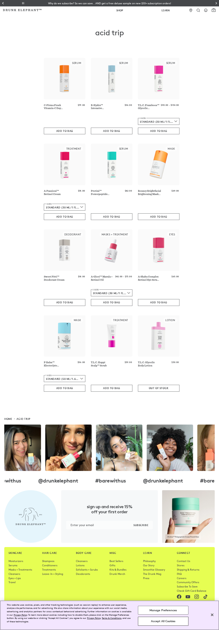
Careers (181, 578)
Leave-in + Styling (52, 573)
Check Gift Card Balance (191, 590)
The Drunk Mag (152, 573)
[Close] (212, 615)
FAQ (179, 573)
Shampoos (48, 561)
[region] (109, 615)
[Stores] (191, 10)
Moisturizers (16, 561)
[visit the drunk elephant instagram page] (109, 448)
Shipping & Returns (188, 569)
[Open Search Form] (198, 10)
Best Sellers (116, 561)
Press (146, 578)
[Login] (206, 10)
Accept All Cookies (163, 621)
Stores (180, 565)
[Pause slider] (23, 3)
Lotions (80, 565)
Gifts (112, 565)
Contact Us (183, 561)
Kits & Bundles (118, 569)
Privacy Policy (20, 614)
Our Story (148, 565)
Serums (13, 565)
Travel (12, 582)
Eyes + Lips (15, 578)
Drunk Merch (117, 573)
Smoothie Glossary (154, 569)
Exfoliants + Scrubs (87, 569)
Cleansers (14, 573)
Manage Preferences (163, 610)
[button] (110, 3)
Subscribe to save (187, 586)
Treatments (49, 569)
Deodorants (83, 573)
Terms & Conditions (111, 618)
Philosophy (149, 561)
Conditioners (49, 565)
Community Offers (188, 582)
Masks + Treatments (20, 569)
